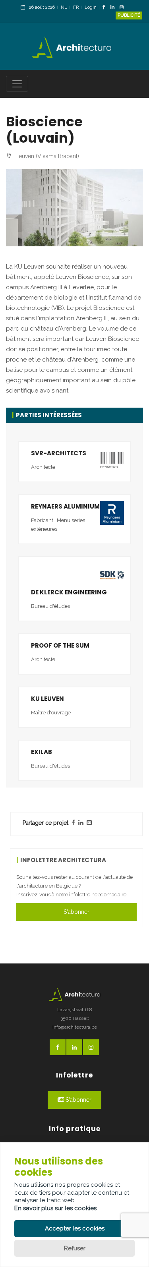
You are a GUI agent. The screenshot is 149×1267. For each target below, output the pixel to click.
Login (91, 7)
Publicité (129, 15)
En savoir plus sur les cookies (55, 1208)
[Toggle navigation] (17, 84)
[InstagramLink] (124, 7)
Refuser (74, 1248)
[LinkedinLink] (114, 7)
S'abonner (76, 912)
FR (76, 7)
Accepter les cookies (74, 1228)
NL (64, 7)
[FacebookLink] (106, 7)
